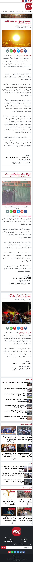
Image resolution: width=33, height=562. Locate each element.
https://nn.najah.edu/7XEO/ (22, 278)
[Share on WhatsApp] (11, 51)
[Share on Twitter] (18, 51)
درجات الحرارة (16, 162)
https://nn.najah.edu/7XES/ (22, 157)
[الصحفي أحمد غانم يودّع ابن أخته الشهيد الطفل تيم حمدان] (29, 502)
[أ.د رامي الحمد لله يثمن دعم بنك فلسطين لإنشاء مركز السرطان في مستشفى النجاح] (8, 532)
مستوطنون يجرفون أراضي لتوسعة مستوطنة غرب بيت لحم (15, 518)
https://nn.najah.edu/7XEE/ (22, 465)
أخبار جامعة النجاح (26, 525)
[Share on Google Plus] (21, 51)
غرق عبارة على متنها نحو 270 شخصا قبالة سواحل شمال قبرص (16, 513)
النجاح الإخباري (28, 6)
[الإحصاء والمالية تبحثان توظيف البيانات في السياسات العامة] (29, 491)
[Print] (7, 51)
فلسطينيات (25, 11)
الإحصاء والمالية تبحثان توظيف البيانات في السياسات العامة (15, 490)
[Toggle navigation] (23, 1)
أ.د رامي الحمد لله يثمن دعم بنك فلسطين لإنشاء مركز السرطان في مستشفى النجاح (9, 539)
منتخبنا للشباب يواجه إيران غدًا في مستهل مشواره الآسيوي (15, 496)
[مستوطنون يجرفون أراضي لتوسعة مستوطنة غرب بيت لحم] (29, 519)
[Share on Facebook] (25, 51)
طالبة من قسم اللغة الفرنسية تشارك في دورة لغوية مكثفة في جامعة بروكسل (9, 557)
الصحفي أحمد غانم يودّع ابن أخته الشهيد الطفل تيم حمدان (16, 501)
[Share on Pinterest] (14, 51)
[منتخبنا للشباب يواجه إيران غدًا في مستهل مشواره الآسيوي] (29, 496)
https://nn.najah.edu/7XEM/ (22, 364)
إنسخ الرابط (8, 157)
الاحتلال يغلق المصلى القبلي (20, 283)
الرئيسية (30, 11)
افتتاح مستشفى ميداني (21, 369)
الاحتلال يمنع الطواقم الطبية (20, 470)
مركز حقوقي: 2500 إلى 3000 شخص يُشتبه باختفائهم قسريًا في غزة (16, 507)
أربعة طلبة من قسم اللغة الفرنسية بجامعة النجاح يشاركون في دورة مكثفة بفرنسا (25, 539)
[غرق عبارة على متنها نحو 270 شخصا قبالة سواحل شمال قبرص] (29, 513)
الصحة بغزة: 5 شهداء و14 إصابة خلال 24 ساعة (14, 484)
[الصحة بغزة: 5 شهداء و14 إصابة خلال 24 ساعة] (29, 485)
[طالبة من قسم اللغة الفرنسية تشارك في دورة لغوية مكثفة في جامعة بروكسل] (8, 549)
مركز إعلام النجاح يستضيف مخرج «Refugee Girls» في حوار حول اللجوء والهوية (24, 556)
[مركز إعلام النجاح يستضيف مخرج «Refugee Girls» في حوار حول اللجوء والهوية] (24, 549)
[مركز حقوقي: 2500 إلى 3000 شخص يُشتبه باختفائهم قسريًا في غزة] (29, 508)
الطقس (27, 162)
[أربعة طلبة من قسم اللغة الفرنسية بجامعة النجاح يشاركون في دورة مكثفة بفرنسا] (24, 532)
